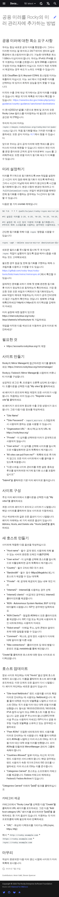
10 (28, 3)
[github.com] (9, 892)
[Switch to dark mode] (41, 3)
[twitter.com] (4, 892)
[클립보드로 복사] (56, 211)
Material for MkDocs (19, 887)
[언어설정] (48, 3)
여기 (32, 134)
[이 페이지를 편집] (55, 17)
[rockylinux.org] (19, 892)
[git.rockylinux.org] (14, 892)
